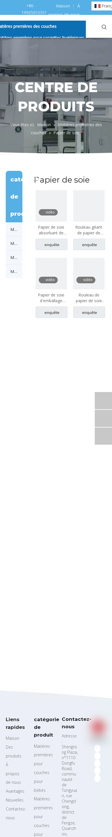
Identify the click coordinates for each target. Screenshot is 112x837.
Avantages (15, 791)
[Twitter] (97, 755)
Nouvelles (15, 800)
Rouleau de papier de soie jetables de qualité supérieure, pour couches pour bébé (89, 298)
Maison (63, 6)
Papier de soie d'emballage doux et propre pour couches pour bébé (51, 298)
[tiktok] (97, 778)
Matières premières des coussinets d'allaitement (16, 257)
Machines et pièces (16, 271)
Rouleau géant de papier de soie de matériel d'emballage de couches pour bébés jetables (89, 230)
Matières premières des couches (16, 229)
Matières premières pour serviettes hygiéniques (16, 243)
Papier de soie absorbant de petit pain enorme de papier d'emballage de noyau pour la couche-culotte (51, 230)
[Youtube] (97, 763)
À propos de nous (13, 773)
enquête (52, 244)
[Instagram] (97, 771)
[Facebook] (97, 748)
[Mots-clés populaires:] (104, 27)
